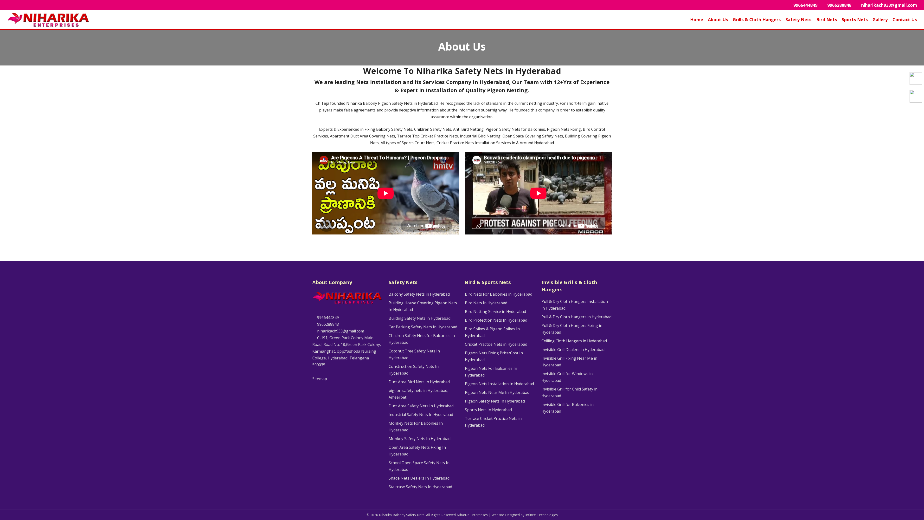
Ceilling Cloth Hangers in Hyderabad (574, 341)
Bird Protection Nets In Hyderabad (496, 320)
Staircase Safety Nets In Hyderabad (420, 486)
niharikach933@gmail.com (340, 331)
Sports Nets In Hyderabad (488, 409)
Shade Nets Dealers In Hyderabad (419, 478)
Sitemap (319, 378)
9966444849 (327, 317)
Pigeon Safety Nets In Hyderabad (495, 401)
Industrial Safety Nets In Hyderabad (421, 414)
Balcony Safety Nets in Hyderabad (419, 294)
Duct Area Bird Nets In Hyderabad (419, 381)
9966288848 (327, 324)
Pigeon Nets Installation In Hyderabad (499, 383)
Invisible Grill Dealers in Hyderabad (572, 349)
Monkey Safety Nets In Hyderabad (419, 438)
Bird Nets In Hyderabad (486, 303)
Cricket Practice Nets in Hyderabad (496, 344)
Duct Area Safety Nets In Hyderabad (421, 406)
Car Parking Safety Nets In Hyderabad (423, 327)
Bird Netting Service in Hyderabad (495, 311)
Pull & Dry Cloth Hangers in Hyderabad (576, 316)
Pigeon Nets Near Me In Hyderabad (497, 392)
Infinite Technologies (541, 515)
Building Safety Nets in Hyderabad (419, 318)
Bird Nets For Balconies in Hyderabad (498, 294)
